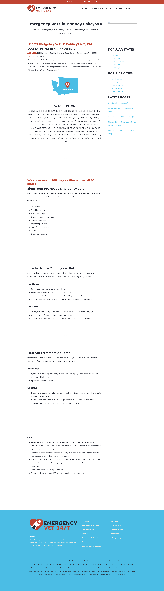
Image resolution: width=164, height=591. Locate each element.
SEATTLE (46, 135)
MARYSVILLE (50, 125)
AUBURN (33, 111)
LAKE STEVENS (54, 121)
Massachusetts (118, 61)
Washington (117, 68)
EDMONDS (97, 114)
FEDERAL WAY (62, 118)
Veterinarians (116, 525)
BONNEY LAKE (34, 114)
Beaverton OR (118, 85)
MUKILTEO (56, 128)
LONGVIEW (81, 121)
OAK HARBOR (69, 128)
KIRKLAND (34, 121)
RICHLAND (90, 131)
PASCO (90, 128)
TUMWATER (34, 138)
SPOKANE (85, 135)
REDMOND (69, 131)
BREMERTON (58, 114)
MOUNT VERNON (90, 125)
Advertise (114, 521)
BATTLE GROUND (66, 111)
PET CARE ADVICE (114, 9)
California (116, 65)
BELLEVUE (80, 111)
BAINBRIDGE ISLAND (48, 111)
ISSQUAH (74, 118)
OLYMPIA (81, 128)
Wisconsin (116, 58)
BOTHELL (47, 114)
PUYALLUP (58, 131)
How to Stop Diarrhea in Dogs (121, 117)
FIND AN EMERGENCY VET (91, 9)
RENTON (80, 131)
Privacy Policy (116, 538)
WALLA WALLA (79, 138)
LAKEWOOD (68, 121)
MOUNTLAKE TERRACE (40, 128)
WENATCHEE (93, 138)
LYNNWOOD (93, 121)
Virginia (115, 55)
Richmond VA (117, 92)
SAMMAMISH (34, 135)
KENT (95, 118)
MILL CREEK (63, 125)
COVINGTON (71, 114)
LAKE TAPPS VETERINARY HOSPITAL (51, 48)
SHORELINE (57, 135)
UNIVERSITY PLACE (49, 138)
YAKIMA (64, 142)
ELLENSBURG (37, 118)
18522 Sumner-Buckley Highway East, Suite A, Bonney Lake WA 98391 (67, 53)
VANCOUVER (65, 138)
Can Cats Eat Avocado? (118, 103)
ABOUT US (130, 9)
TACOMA (95, 135)
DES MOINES (84, 114)
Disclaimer (115, 534)
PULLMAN (47, 131)
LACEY (43, 121)
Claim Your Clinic (117, 530)
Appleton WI (117, 79)
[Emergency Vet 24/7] (41, 8)
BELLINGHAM (93, 111)
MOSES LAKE (75, 125)
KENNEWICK (85, 118)
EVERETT (49, 118)
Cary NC (115, 82)
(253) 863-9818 (38, 56)
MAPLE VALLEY (36, 125)
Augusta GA (117, 88)
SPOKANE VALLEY (71, 135)
